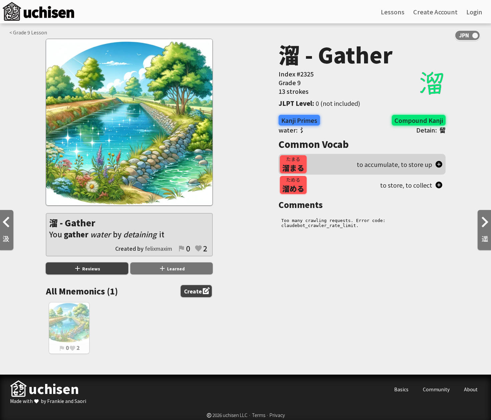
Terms (258, 415)
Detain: (431, 130)
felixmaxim (158, 248)
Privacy (277, 415)
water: (292, 130)
